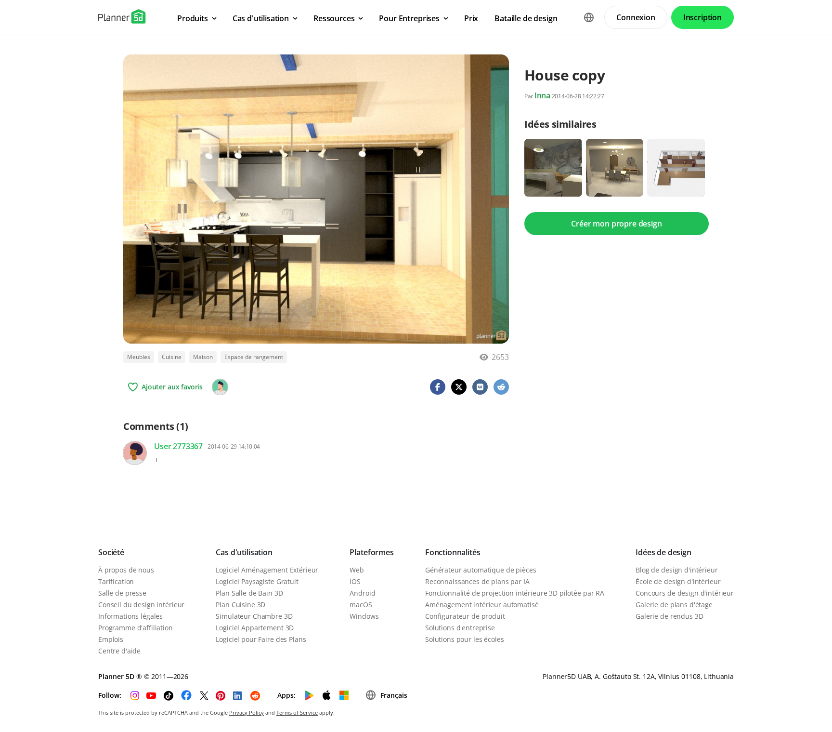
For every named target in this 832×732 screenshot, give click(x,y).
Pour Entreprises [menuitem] (409, 18)
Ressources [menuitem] (333, 18)
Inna (542, 95)
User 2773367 (178, 446)
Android (362, 593)
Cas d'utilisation (244, 552)
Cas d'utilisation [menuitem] (261, 18)
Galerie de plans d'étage (674, 604)
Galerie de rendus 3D (669, 616)
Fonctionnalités (453, 552)
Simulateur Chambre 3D (254, 616)
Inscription (702, 17)
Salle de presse (122, 593)
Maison (203, 357)
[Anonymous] (220, 387)
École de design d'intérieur (678, 581)
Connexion (635, 17)
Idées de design (663, 552)
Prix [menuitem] (471, 18)
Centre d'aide (119, 650)
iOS (355, 581)
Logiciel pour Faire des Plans (261, 639)
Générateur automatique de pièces (480, 569)
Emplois (110, 639)
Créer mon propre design (616, 223)
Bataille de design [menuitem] (525, 18)
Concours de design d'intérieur (685, 593)
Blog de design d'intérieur (676, 569)
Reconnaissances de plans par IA (477, 581)
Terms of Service (297, 712)
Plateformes (371, 552)
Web (357, 569)
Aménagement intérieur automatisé (482, 604)
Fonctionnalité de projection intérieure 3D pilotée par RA (514, 593)
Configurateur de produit (465, 616)
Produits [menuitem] (192, 18)
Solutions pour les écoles (464, 639)
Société (111, 552)
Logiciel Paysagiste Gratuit (257, 581)
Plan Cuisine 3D (240, 604)
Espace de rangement (253, 357)
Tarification (116, 581)
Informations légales (130, 616)
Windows (364, 616)
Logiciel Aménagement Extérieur (267, 569)
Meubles (138, 357)
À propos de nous (126, 569)
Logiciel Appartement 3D (255, 627)
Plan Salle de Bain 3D (249, 593)
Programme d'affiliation (135, 627)
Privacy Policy (246, 712)
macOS (361, 604)
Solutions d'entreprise (460, 627)
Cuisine (172, 357)
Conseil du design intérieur (141, 604)
